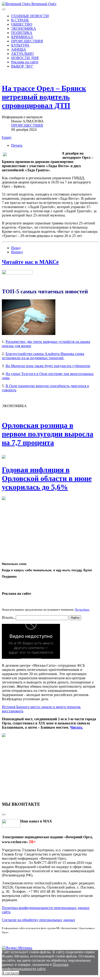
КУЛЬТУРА (20, 45)
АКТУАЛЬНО (22, 54)
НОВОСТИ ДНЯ (25, 58)
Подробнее (82, 609)
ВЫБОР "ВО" (22, 66)
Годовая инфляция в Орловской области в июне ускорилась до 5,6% (47, 478)
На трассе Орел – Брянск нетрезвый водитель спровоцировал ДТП (44, 97)
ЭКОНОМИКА (23, 28)
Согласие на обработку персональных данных (38, 920)
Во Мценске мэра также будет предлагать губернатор (48, 366)
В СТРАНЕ (20, 20)
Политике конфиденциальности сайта (35, 967)
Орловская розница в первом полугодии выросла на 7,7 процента (47, 434)
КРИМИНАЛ (22, 37)
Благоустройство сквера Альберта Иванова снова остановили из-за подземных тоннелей (43, 356)
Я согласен (10, 973)
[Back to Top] (4, 814)
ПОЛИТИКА (21, 33)
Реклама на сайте (24, 62)
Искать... (9, 617)
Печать (16, 145)
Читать (76, 727)
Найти (75, 617)
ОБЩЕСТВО (21, 24)
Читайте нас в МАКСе (30, 262)
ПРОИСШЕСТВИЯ (27, 41)
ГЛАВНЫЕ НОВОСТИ (30, 16)
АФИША (18, 49)
